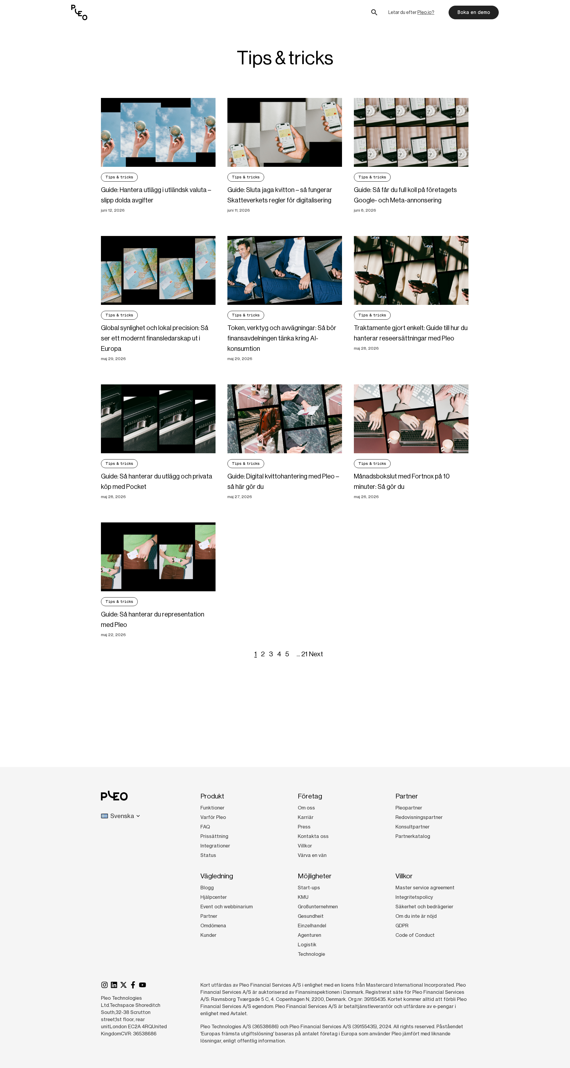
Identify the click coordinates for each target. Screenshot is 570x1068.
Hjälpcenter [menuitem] (213, 897)
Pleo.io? (425, 12)
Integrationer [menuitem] (215, 846)
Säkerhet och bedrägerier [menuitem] (424, 906)
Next (316, 654)
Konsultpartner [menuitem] (412, 827)
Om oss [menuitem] (306, 808)
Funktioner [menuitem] (212, 808)
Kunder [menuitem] (208, 935)
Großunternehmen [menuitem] (318, 906)
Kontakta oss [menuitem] (313, 836)
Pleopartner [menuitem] (408, 808)
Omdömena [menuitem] (213, 925)
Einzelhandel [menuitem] (312, 925)
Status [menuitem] (208, 855)
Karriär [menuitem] (306, 817)
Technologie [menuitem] (311, 954)
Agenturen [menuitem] (309, 935)
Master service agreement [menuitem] (425, 887)
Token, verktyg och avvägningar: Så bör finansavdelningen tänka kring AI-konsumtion (281, 338)
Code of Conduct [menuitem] (415, 935)
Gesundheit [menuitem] (311, 916)
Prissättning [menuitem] (214, 836)
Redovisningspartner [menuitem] (419, 817)
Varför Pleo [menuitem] (213, 817)
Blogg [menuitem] (207, 887)
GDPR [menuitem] (401, 925)
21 (304, 654)
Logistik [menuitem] (307, 944)
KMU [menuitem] (303, 897)
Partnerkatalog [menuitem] (412, 836)
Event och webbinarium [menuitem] (226, 906)
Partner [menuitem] (208, 916)
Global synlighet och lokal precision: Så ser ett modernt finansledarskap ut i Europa (154, 338)
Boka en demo (473, 12)
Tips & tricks (119, 177)
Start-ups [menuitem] (309, 887)
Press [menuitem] (304, 827)
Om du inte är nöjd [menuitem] (416, 916)
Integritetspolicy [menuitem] (414, 897)
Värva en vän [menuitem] (312, 855)
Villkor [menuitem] (305, 846)
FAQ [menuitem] (205, 827)
